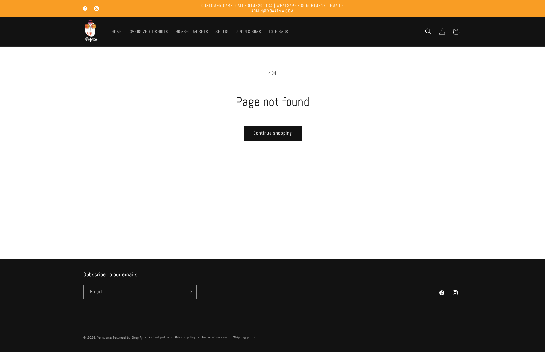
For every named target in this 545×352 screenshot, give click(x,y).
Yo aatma (104, 337)
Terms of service (214, 337)
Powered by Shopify (128, 337)
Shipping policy (244, 337)
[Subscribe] (189, 292)
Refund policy (159, 337)
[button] (428, 31)
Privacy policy (185, 337)
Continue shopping (272, 133)
